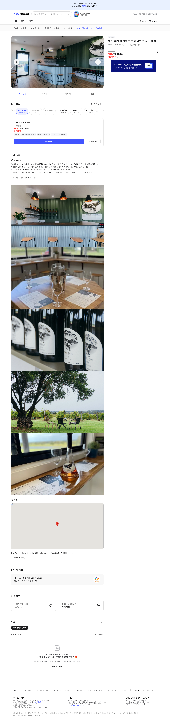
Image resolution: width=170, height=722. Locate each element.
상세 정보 (93, 141)
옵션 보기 (49, 141)
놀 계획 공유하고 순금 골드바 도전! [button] (48, 14)
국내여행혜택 (96, 28)
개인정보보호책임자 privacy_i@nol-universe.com (141, 704)
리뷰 (92, 94)
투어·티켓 (47, 28)
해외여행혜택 (82, 28)
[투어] (23, 21)
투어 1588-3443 (73, 700)
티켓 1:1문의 (80, 705)
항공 (16, 28)
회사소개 (16, 690)
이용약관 (28, 690)
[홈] (16, 21)
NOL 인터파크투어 (19, 628)
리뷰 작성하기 (57, 666)
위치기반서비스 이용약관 (62, 690)
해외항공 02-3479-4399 (75, 704)
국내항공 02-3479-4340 (93, 704)
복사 (71, 553)
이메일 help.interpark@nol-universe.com (94, 702)
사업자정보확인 (38, 702)
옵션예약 (22, 94)
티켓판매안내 (112, 690)
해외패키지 (35, 28)
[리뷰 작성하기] (102, 622)
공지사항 (125, 690)
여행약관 (80, 690)
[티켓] (31, 21)
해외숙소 (24, 28)
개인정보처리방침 (42, 690)
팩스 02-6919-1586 (74, 702)
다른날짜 (97, 104)
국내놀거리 (68, 28)
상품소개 (46, 94)
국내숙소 (57, 28)
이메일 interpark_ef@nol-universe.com (138, 702)
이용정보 (69, 94)
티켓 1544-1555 (84, 700)
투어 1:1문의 (71, 705)
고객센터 (137, 690)
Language (150, 690)
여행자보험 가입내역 (95, 690)
